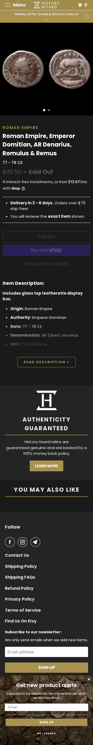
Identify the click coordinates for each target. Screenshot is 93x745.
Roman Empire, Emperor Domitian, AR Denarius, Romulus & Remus (39, 145)
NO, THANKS (46, 733)
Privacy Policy (20, 599)
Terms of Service (23, 610)
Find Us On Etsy (21, 621)
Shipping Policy (21, 566)
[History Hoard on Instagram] (24, 542)
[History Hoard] (46, 5)
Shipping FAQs (20, 577)
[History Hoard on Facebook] (11, 542)
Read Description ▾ (46, 362)
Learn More (46, 465)
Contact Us (17, 555)
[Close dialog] (89, 679)
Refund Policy (19, 588)
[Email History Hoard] (36, 542)
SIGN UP (46, 722)
